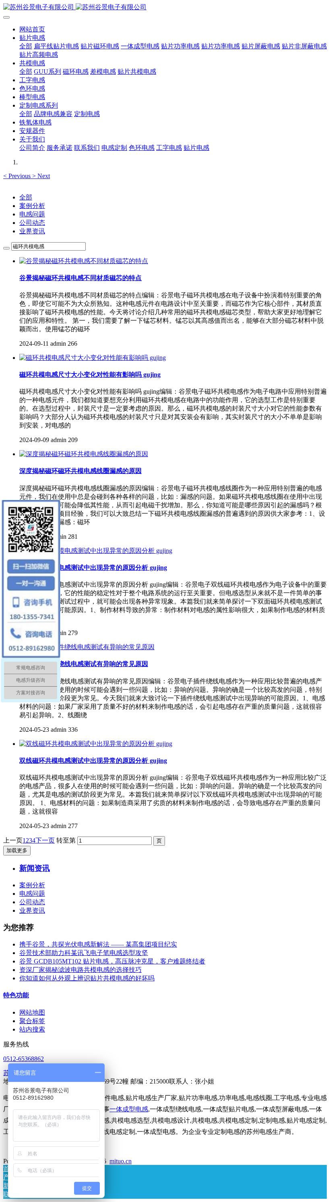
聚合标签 (32, 1020)
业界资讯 (32, 231)
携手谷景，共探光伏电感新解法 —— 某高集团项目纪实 (98, 944)
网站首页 (32, 29)
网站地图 (32, 1012)
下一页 (45, 840)
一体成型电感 (128, 1109)
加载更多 (16, 850)
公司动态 (32, 222)
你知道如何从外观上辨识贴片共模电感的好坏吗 (87, 978)
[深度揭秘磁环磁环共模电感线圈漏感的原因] (83, 453)
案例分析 (32, 205)
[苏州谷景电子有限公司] (165, 7)
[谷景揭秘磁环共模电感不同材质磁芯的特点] (83, 260)
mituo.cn (120, 1161)
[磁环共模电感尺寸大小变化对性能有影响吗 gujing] (92, 357)
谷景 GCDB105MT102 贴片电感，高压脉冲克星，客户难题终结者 (112, 961)
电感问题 (32, 214)
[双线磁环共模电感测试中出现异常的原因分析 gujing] (95, 550)
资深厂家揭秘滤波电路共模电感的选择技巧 (80, 969)
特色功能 (16, 995)
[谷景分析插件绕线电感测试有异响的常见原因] (87, 647)
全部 (25, 46)
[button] (17, 175)
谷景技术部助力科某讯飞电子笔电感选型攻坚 (83, 952)
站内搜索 (32, 1029)
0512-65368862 (23, 1058)
